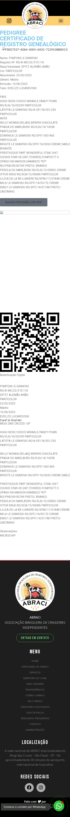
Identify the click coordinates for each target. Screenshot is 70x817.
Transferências (35, 689)
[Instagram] (40, 787)
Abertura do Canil (35, 678)
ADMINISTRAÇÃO (35, 729)
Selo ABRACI (35, 701)
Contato (35, 724)
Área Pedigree (35, 683)
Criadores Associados (35, 706)
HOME (35, 661)
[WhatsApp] (58, 805)
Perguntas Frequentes (35, 718)
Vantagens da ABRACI (35, 666)
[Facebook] (29, 787)
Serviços (35, 672)
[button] (61, 21)
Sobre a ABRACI (35, 695)
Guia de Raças (35, 712)
